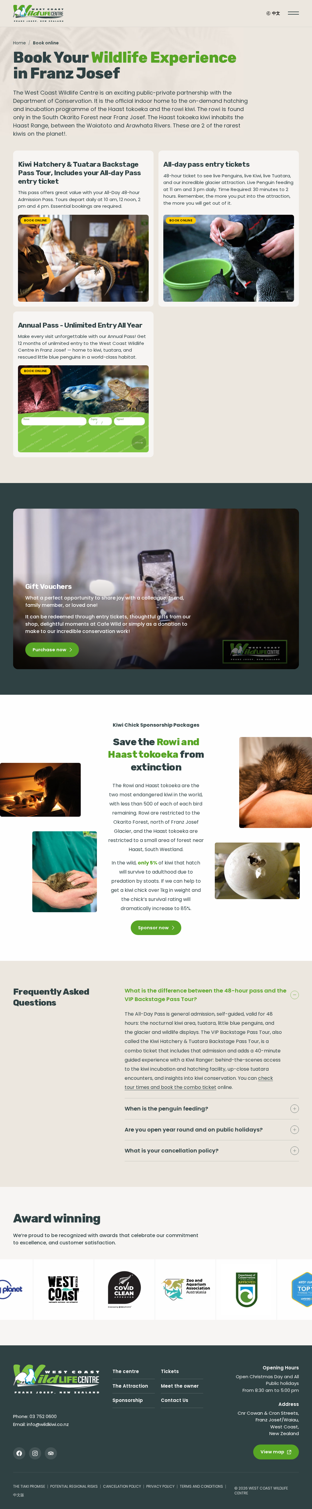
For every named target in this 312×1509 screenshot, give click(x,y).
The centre (125, 1371)
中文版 (18, 1494)
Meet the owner (180, 1386)
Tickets (170, 1371)
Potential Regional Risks (74, 1486)
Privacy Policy (160, 1486)
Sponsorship (127, 1400)
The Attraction (130, 1386)
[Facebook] (19, 1453)
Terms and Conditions (201, 1486)
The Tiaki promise (29, 1486)
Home (19, 43)
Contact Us (174, 1400)
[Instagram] (35, 1453)
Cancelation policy (122, 1486)
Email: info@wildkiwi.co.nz (41, 1424)
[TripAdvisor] (51, 1453)
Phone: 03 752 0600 (35, 1416)
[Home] (56, 1379)
